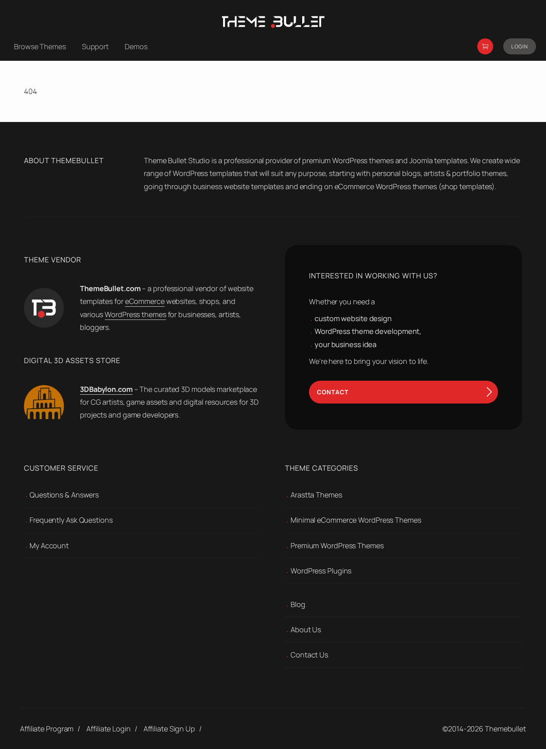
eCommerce (145, 301)
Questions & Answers (64, 494)
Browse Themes (40, 46)
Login (519, 46)
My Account (49, 545)
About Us (306, 629)
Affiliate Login (108, 728)
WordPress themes (135, 314)
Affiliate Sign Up (169, 728)
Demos (136, 46)
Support (95, 46)
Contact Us (309, 654)
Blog (298, 604)
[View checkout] (485, 46)
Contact (333, 392)
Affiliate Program (47, 728)
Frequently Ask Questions (71, 520)
